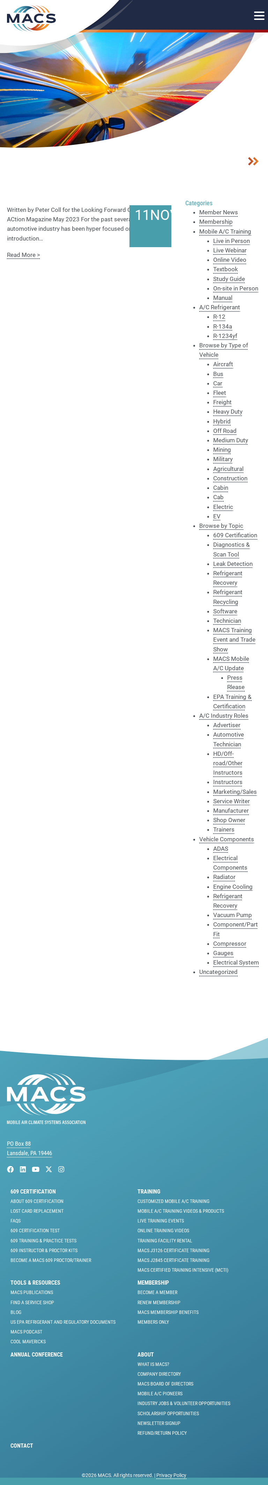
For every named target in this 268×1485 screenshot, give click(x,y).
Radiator (224, 876)
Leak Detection (233, 563)
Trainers (223, 829)
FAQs (15, 1221)
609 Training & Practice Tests (43, 1240)
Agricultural (228, 468)
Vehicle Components (226, 839)
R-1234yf (225, 335)
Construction (230, 478)
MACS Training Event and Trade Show (234, 639)
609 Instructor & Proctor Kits (43, 1250)
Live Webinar (230, 250)
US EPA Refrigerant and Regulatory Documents (63, 1322)
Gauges (223, 953)
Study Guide (229, 278)
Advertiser (226, 725)
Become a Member (157, 1292)
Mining (222, 449)
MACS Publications (31, 1292)
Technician (227, 620)
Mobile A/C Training (225, 231)
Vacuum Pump (232, 914)
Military (223, 459)
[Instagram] (61, 1170)
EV (217, 516)
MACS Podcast (26, 1332)
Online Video (229, 259)
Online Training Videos (163, 1230)
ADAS (220, 848)
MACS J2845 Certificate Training (173, 1260)
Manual (222, 297)
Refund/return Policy (162, 1433)
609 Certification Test (35, 1230)
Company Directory (159, 1374)
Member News (218, 212)
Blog (15, 1312)
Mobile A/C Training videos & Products (180, 1211)
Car (217, 383)
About (145, 1355)
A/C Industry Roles (223, 715)
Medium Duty (230, 440)
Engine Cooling (233, 886)
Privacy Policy (171, 1475)
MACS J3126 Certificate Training (173, 1250)
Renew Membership (158, 1302)
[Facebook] (11, 1170)
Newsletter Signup (158, 1423)
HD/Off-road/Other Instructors (228, 763)
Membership (216, 221)
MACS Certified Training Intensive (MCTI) (182, 1270)
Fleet (219, 392)
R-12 (219, 316)
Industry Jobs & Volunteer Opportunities (183, 1403)
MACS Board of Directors (165, 1384)
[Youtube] (36, 1170)
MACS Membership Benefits (168, 1312)
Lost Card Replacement (37, 1211)
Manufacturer (231, 810)
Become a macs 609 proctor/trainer (50, 1260)
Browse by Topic (221, 525)
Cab (218, 497)
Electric (223, 506)
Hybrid (222, 421)
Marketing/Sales (235, 791)
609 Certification (235, 535)
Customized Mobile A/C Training (173, 1201)
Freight (222, 402)
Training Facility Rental (164, 1240)
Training (148, 1192)
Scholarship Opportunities (168, 1413)
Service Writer (231, 801)
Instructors (228, 781)
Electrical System (236, 962)
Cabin (220, 487)
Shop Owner (229, 820)
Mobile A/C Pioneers (160, 1393)
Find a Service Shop (32, 1302)
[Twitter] (49, 1170)
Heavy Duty (228, 411)
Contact (21, 1446)
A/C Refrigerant (219, 307)
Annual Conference (36, 1355)
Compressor (229, 943)
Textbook (225, 269)
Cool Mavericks (28, 1341)
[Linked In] (24, 1170)
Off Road (225, 430)
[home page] (46, 1121)
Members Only (153, 1322)
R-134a (222, 326)
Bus (218, 373)
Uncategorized (218, 971)
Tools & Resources (35, 1283)
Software (225, 611)
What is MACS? (153, 1364)
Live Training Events (160, 1221)
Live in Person (231, 240)
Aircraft (223, 364)
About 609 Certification (37, 1201)
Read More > (23, 254)
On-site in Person (235, 288)
